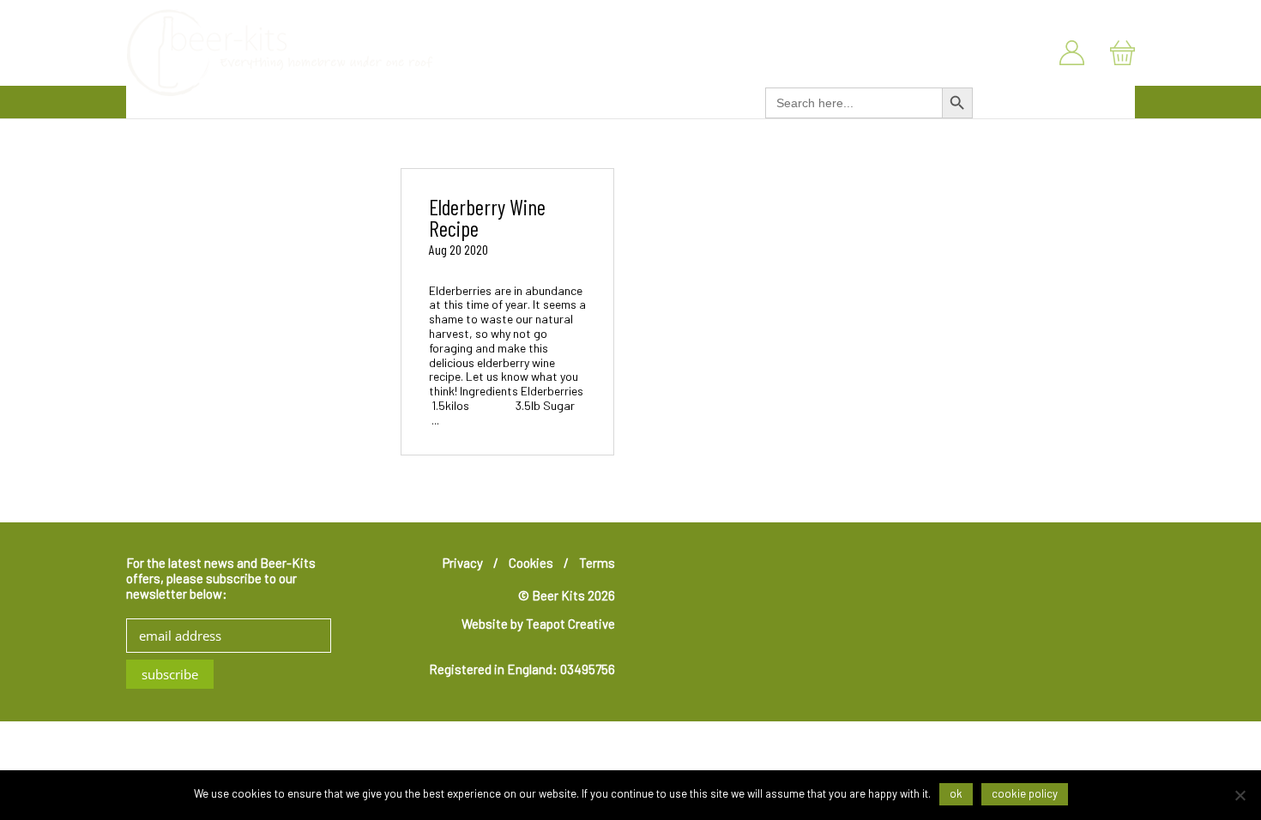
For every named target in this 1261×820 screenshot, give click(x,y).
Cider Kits (467, 99)
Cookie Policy (1025, 793)
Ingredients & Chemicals (587, 99)
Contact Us (1108, 16)
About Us (1028, 16)
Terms (597, 562)
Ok (956, 793)
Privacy (463, 562)
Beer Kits (315, 99)
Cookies (531, 562)
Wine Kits (391, 99)
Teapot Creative (570, 623)
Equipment (712, 99)
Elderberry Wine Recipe (487, 217)
